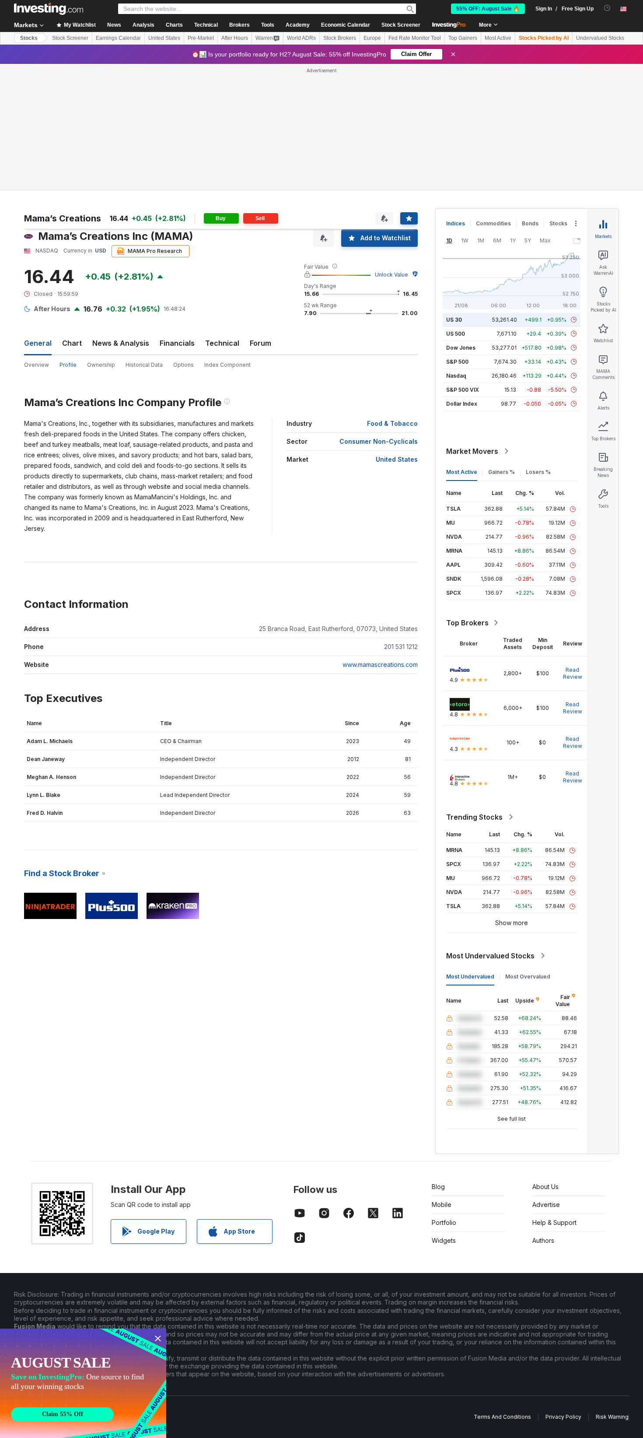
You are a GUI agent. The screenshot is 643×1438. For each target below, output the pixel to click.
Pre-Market (201, 38)
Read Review (572, 673)
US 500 (455, 333)
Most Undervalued (470, 976)
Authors (543, 1240)
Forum (260, 343)
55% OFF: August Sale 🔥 (488, 9)
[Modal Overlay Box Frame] (83, 1383)
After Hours (234, 38)
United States (164, 38)
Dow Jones (460, 347)
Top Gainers (462, 38)
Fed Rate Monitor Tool (414, 38)
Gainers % (501, 472)
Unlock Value (391, 274)
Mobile (441, 1204)
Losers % (538, 472)
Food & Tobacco (392, 423)
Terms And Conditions (502, 1416)
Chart (72, 343)
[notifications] (607, 8)
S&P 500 (457, 361)
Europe (372, 38)
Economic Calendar (345, 25)
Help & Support (554, 1222)
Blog (438, 1186)
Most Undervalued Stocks (490, 955)
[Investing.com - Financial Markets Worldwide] (48, 9)
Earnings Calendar (118, 38)
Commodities (493, 223)
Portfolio (444, 1222)
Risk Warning (612, 1416)
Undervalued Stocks (600, 38)
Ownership (101, 364)
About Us (545, 1186)
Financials (177, 343)
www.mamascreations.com (380, 664)
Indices (455, 223)
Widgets (444, 1240)
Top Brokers (467, 622)
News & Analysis (120, 343)
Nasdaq (456, 375)
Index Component (227, 364)
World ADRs (301, 38)
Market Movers (472, 451)
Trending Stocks (474, 817)
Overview (36, 364)
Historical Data (144, 364)
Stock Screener (400, 25)
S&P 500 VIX (462, 389)
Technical (222, 343)
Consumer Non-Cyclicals (378, 441)
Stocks (29, 38)
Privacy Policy (563, 1416)
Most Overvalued (527, 976)
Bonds (530, 223)
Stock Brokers (339, 38)
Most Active (498, 38)
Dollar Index (461, 403)
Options (183, 364)
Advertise (546, 1204)
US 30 (454, 319)
